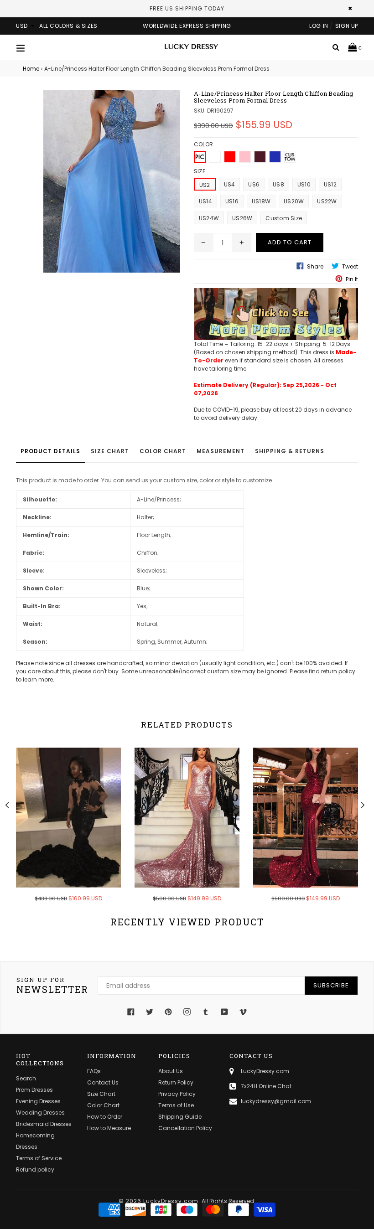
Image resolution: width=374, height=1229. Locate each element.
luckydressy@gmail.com (276, 1101)
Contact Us (103, 1082)
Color (203, 144)
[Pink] (245, 157)
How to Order (104, 1117)
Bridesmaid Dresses (44, 1124)
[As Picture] (200, 157)
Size (199, 171)
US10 (304, 184)
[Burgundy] (260, 157)
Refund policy (35, 1169)
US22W (327, 201)
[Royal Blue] (275, 157)
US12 (330, 184)
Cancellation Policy (185, 1128)
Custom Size (283, 218)
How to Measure (109, 1128)
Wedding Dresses (40, 1112)
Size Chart (110, 451)
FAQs (94, 1071)
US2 (204, 185)
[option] (61, 831)
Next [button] (362, 803)
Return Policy (175, 1082)
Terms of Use (176, 1105)
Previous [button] (6, 803)
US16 (232, 201)
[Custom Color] (290, 157)
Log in (318, 26)
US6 (254, 184)
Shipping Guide (180, 1117)
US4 (229, 184)
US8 (278, 184)
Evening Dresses (38, 1101)
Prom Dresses (34, 1090)
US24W (209, 218)
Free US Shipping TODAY (187, 8)
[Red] (230, 157)
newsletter (52, 985)
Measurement (220, 451)
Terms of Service (39, 1158)
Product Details (50, 451)
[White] (215, 157)
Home (31, 68)
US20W (294, 201)
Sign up (346, 26)
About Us (170, 1071)
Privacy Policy (177, 1094)
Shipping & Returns (289, 451)
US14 (205, 201)
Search (26, 1078)
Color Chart (163, 451)
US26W (242, 218)
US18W (261, 201)
